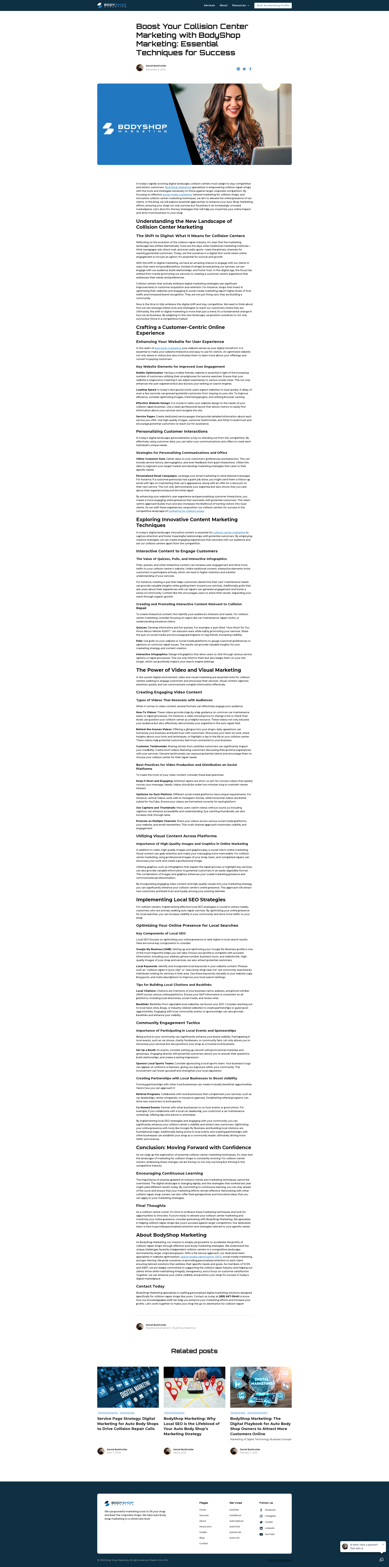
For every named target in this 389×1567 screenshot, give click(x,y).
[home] (111, 5)
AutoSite (234, 1509)
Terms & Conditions (280, 1560)
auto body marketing (168, 348)
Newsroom (205, 1526)
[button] (241, 5)
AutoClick (234, 1526)
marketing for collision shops (186, 511)
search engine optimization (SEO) (201, 1256)
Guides (203, 1532)
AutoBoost (235, 1515)
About (223, 5)
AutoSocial (235, 1532)
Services (209, 5)
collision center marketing (229, 532)
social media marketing (177, 194)
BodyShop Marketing (178, 187)
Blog (201, 1537)
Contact (203, 1543)
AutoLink (234, 1537)
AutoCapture (236, 1521)
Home (202, 1509)
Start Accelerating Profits (273, 5)
